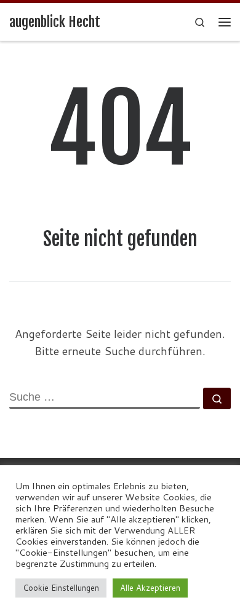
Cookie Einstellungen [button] (61, 587)
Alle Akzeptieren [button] (150, 587)
